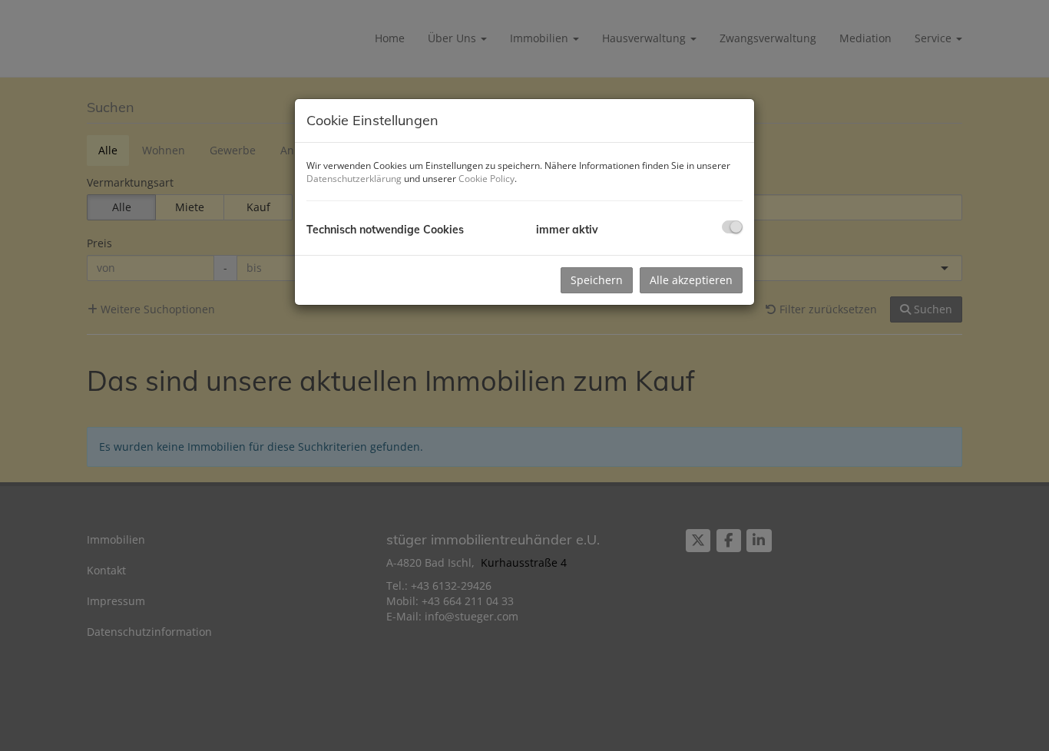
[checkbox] (732, 226)
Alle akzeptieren (691, 280)
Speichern (597, 280)
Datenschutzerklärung (354, 178)
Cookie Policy (486, 178)
